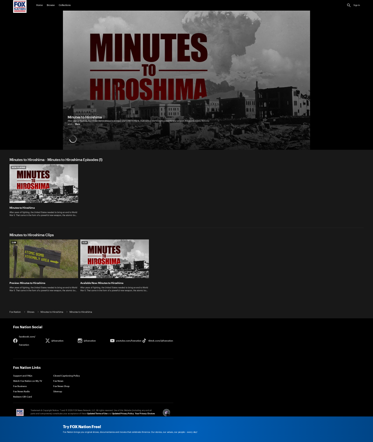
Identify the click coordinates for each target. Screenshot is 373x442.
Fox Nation (15, 312)
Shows (30, 312)
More (77, 124)
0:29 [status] (84, 242)
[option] (44, 192)
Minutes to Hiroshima (85, 117)
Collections (65, 5)
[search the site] (348, 5)
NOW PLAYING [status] (18, 167)
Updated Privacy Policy (123, 414)
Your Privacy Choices (145, 414)
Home (39, 5)
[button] (348, 5)
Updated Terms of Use (97, 414)
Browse (51, 5)
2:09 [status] (14, 242)
